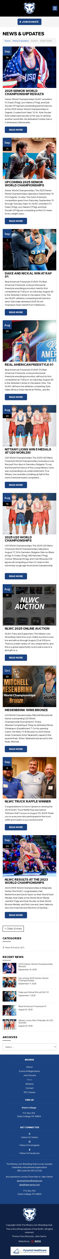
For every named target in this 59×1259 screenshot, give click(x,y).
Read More (16, 129)
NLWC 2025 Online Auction (27, 628)
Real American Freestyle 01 (29, 364)
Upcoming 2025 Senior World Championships (24, 184)
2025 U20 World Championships (18, 539)
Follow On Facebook (29, 1153)
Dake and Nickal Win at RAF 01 (28, 275)
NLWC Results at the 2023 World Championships (26, 881)
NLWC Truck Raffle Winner (28, 801)
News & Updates (21, 40)
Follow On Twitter (29, 1137)
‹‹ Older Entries (13, 928)
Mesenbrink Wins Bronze (26, 710)
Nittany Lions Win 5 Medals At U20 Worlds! (28, 451)
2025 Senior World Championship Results (24, 92)
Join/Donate (30, 21)
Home (7, 40)
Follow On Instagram (29, 1145)
